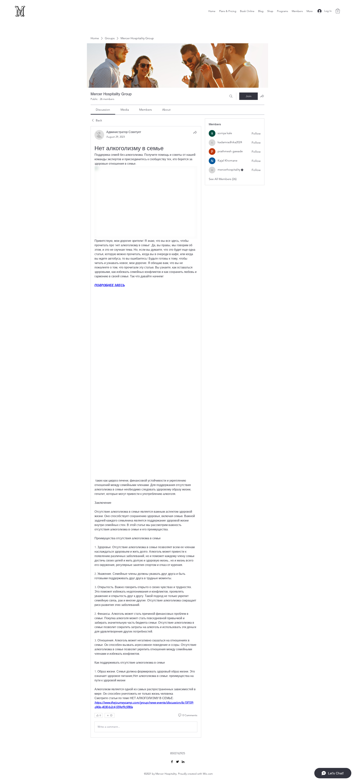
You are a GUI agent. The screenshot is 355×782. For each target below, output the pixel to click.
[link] (103, 109)
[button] (338, 10)
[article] (146, 432)
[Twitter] (177, 761)
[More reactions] (109, 715)
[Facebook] (172, 761)
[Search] (231, 96)
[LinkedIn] (183, 761)
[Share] (195, 132)
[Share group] (262, 96)
